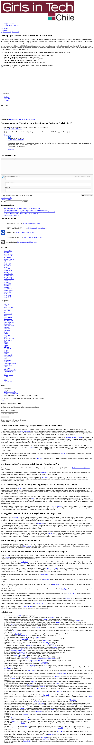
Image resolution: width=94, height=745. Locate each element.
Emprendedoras (8, 322)
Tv (5, 373)
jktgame (13, 721)
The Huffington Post (10, 370)
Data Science (8, 317)
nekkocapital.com (20, 652)
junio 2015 (7, 264)
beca (9, 119)
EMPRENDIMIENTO (18, 119)
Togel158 (31, 447)
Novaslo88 (43, 663)
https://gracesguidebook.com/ (46, 658)
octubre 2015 (8, 257)
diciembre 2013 (8, 289)
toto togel (46, 579)
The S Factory (8, 371)
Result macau (27, 546)
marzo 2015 (7, 269)
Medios (6, 343)
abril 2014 (7, 287)
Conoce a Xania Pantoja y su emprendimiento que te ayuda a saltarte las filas (26, 210)
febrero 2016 (8, 251)
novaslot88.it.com (39, 603)
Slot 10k (7, 557)
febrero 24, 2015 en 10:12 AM (13, 129)
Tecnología (7, 368)
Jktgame (62, 453)
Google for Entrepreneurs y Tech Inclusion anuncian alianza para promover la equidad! (29, 212)
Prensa (6, 353)
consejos (6, 312)
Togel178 (18, 616)
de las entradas (10, 392)
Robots (6, 361)
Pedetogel (46, 640)
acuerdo (6, 304)
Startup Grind (8, 365)
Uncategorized (8, 375)
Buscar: (3, 201)
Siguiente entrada (7, 199)
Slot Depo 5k (46, 477)
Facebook (7, 335)
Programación (8, 355)
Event (6, 332)
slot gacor (45, 662)
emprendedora (8, 320)
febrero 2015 (8, 270)
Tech (5, 366)
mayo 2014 (7, 285)
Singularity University (10, 363)
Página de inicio (9, 24)
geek (5, 337)
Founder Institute (30, 119)
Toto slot (50, 533)
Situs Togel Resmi (25, 431)
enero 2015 (7, 272)
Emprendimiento (9, 325)
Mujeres (6, 347)
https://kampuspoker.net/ (33, 660)
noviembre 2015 (9, 256)
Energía (6, 327)
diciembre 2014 (8, 274)
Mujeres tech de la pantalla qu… (31, 223)
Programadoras (8, 357)
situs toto (15, 517)
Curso (6, 315)
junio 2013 (7, 295)
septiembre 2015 (9, 259)
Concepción (7, 309)
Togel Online (56, 584)
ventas (6, 378)
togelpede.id (7, 668)
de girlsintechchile (6, 32)
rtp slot (20, 488)
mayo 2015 (7, 265)
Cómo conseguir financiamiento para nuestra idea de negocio (22, 208)
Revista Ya (7, 360)
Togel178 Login (28, 606)
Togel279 (15, 630)
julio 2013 (7, 293)
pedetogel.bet (26, 657)
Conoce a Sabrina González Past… (25, 232)
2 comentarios (5, 30)
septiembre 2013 (9, 290)
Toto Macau (40, 523)
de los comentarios (11, 393)
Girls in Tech (8, 340)
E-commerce (8, 319)
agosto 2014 (7, 280)
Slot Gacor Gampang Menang (81, 468)
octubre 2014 (8, 277)
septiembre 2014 (9, 279)
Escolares (7, 330)
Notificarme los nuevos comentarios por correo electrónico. (18, 195)
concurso (7, 310)
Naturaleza (7, 348)
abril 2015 (7, 267)
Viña (5, 380)
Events (6, 333)
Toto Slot (39, 458)
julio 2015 (7, 262)
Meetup (6, 345)
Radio (6, 358)
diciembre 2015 (8, 254)
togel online (44, 574)
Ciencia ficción (8, 307)
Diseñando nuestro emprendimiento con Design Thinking (21, 213)
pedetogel (31, 670)
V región (7, 376)
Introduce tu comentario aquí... (9, 158)
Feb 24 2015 (4, 28)
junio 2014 (7, 284)
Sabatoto (78, 620)
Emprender (7, 324)
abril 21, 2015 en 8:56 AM (16, 140)
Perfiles (6, 352)
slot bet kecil (24, 562)
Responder (7, 135)
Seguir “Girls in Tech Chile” (11, 403)
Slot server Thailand (57, 506)
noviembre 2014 (9, 275)
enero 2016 (7, 252)
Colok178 (27, 706)
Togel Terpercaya (52, 568)
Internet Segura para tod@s (12, 215)
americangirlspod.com (17, 650)
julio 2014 (7, 282)
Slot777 (33, 498)
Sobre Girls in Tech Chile (11, 25)
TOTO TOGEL (72, 593)
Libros (6, 342)
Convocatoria (15, 32)
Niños (6, 350)
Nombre (10, 182)
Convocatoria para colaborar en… (27, 242)
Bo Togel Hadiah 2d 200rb (74, 437)
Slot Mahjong (44, 472)
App (5, 305)
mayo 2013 (7, 297)
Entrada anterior (6, 198)
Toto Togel (60, 731)
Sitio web (7, 187)
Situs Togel (64, 589)
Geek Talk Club (9, 338)
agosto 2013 (7, 292)
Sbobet (23, 723)
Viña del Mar (8, 381)
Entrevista (7, 329)
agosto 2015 (7, 260)
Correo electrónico (12, 176)
